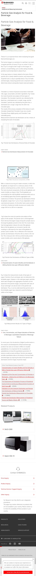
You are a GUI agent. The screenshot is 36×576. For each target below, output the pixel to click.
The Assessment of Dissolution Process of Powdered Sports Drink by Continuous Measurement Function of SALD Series (18, 384)
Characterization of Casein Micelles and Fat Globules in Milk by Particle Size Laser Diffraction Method (19, 264)
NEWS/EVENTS (5, 530)
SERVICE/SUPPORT (23, 530)
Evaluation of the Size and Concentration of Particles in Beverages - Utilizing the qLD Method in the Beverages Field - (18, 377)
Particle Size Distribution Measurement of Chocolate (18, 152)
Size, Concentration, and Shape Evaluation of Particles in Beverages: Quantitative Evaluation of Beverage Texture (19, 335)
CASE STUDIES (22, 525)
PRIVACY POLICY (12, 549)
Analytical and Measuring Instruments (12, 9)
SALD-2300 (8, 429)
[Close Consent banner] (33, 559)
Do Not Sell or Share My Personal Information (18, 572)
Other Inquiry (5, 494)
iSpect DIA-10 (9, 456)
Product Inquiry (5, 483)
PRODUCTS (4, 519)
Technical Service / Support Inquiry (11, 489)
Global (3, 7)
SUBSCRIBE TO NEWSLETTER (12, 538)
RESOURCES (4, 525)
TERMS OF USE (21, 549)
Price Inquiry (5, 478)
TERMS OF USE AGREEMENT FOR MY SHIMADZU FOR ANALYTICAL (16, 555)
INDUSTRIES (21, 519)
